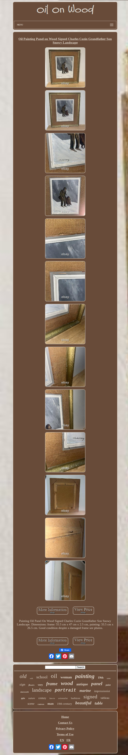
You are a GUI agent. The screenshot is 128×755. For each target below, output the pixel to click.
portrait (65, 690)
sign (22, 684)
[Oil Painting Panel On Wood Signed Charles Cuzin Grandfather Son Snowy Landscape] (65, 67)
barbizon (75, 698)
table (99, 703)
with (31, 678)
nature (31, 698)
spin (23, 698)
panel (96, 683)
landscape (42, 690)
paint (108, 685)
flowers (31, 685)
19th (101, 677)
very (40, 684)
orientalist (63, 698)
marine (85, 691)
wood (67, 683)
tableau (105, 698)
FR (68, 740)
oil (54, 676)
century (42, 698)
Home (65, 717)
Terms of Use (65, 734)
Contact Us (65, 722)
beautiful (83, 703)
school (42, 677)
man (51, 703)
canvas (41, 704)
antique (82, 684)
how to (52, 698)
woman (66, 677)
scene (31, 703)
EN (62, 740)
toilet (108, 678)
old (23, 676)
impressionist (102, 691)
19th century (64, 703)
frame (52, 683)
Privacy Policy (65, 728)
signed (90, 697)
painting (84, 676)
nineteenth (24, 692)
